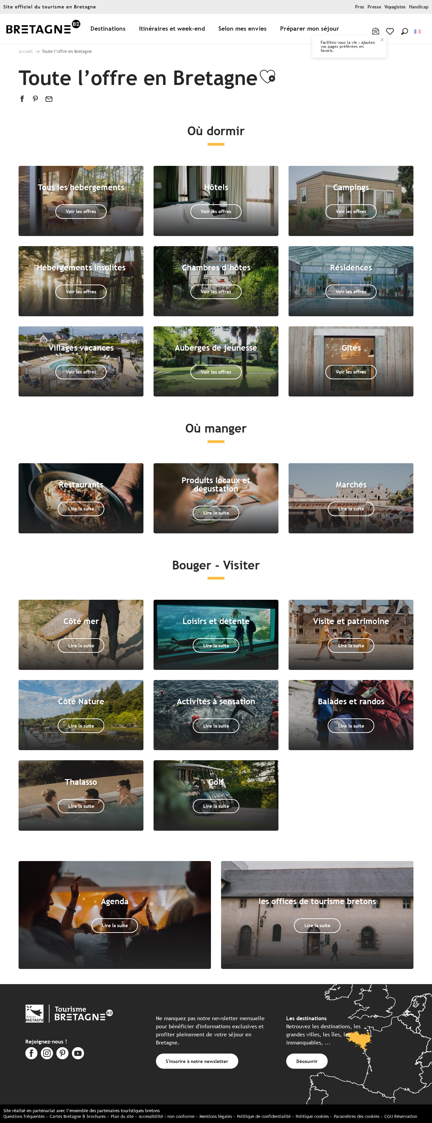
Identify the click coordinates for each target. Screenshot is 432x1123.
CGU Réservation (400, 1116)
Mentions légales (215, 1116)
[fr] (418, 31)
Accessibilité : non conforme (166, 1116)
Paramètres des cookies (356, 1116)
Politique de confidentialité (264, 1116)
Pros (359, 6)
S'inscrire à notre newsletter (197, 1061)
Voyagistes (395, 6)
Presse (374, 6)
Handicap (419, 6)
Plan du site (122, 1116)
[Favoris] (390, 31)
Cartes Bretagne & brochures (78, 1116)
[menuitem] (43, 29)
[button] (405, 31)
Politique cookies (312, 1116)
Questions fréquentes (24, 1116)
